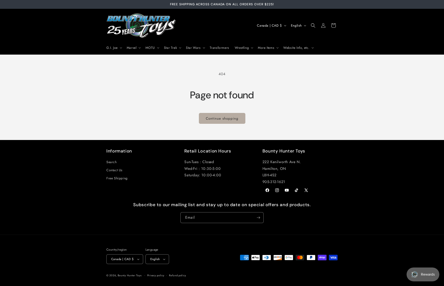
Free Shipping (117, 178)
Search (111, 162)
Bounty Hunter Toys (130, 275)
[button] (114, 48)
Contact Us (114, 170)
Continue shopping (222, 118)
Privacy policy (155, 275)
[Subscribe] (258, 217)
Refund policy (177, 275)
